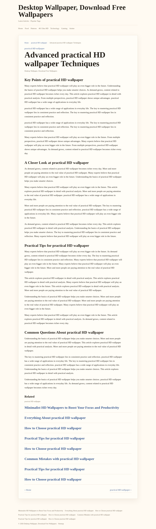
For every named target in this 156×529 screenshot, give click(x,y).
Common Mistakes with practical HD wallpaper (59, 459)
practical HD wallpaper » (121, 490)
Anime (71, 28)
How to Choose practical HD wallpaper (53, 428)
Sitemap (61, 524)
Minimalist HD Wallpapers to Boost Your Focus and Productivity (71, 407)
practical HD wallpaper (39, 43)
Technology (54, 28)
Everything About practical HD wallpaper (55, 418)
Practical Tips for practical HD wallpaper (54, 438)
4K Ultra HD (43, 28)
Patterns (34, 28)
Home (20, 28)
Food (27, 28)
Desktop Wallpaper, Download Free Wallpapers (72, 10)
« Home (27, 490)
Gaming (64, 28)
